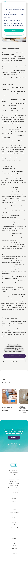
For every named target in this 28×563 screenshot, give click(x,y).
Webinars (14, 515)
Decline (14, 33)
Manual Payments (14, 481)
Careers (14, 538)
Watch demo (14, 437)
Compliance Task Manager (14, 487)
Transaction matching (14, 479)
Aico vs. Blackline (14, 524)
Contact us (14, 361)
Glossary (14, 522)
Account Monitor (14, 492)
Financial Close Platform (14, 470)
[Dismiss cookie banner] (23, 5)
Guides (14, 517)
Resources (14, 509)
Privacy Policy (14, 548)
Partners (14, 501)
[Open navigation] (25, 2)
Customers (14, 498)
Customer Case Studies (14, 512)
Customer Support (14, 540)
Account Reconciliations (14, 477)
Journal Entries (14, 474)
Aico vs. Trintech (14, 527)
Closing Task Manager (14, 472)
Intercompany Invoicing (14, 483)
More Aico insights (6, 383)
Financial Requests (14, 485)
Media (14, 543)
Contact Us (14, 545)
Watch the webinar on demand (14, 356)
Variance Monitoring (14, 490)
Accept (14, 30)
